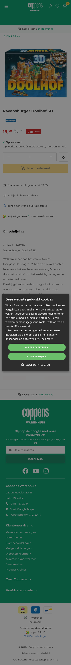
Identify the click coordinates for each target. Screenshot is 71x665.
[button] (35, 365)
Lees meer (46, 339)
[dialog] (35, 333)
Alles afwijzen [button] (37, 356)
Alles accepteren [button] (36, 347)
